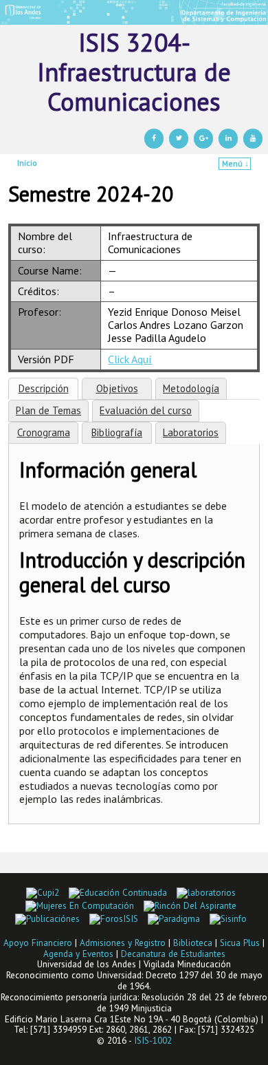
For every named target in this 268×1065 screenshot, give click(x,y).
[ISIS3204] (134, 12)
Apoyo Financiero (37, 943)
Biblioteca (192, 943)
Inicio (27, 163)
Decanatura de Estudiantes (173, 954)
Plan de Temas (48, 410)
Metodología (191, 388)
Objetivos (117, 388)
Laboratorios (191, 432)
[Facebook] (154, 139)
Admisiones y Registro (123, 943)
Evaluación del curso (146, 410)
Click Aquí (130, 359)
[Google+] (203, 139)
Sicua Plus (240, 943)
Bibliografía (116, 432)
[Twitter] (178, 139)
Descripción (44, 388)
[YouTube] (253, 139)
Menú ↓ (235, 163)
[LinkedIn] (228, 139)
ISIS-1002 (153, 1040)
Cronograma (43, 432)
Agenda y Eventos (78, 954)
